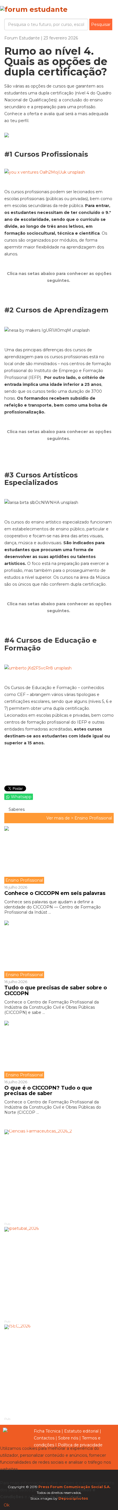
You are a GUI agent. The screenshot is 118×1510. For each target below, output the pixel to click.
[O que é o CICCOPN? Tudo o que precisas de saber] (59, 1049)
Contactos (44, 1438)
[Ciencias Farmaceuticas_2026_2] (59, 1175)
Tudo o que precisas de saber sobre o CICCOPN (55, 990)
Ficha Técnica (47, 1431)
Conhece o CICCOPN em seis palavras (54, 893)
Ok (6, 1505)
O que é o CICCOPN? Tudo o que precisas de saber (48, 1091)
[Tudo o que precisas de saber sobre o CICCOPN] (59, 949)
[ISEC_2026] (59, 1370)
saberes (16, 809)
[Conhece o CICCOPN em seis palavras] (59, 855)
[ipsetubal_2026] (59, 1273)
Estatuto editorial (81, 1431)
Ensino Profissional (93, 818)
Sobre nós (68, 1438)
